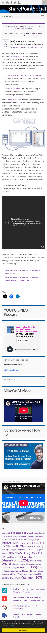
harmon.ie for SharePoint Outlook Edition (23, 75)
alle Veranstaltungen (13, 370)
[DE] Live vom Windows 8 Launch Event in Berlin (23, 33)
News (28, 47)
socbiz (28, 567)
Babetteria (20, 532)
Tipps (5, 574)
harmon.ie (22, 539)
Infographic (34, 540)
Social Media (38, 571)
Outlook (21, 557)
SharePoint (15, 560)
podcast (32, 557)
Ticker (40, 47)
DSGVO (16, 536)
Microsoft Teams (33, 546)
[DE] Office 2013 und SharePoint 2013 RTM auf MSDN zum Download (24, 27)
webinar (35, 574)
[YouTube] (7, 2)
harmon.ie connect (18, 56)
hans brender (8, 540)
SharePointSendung (10, 568)
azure (6, 533)
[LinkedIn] (3, 2)
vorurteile (25, 574)
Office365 (19, 553)
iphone (28, 543)
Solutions (34, 47)
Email (31, 536)
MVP (25, 549)
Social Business (11, 571)
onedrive (12, 557)
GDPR (39, 536)
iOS (19, 543)
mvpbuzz (35, 550)
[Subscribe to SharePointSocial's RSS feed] (19, 2)
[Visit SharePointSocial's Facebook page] (11, 2)
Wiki (7, 577)
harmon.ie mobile (12, 88)
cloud (32, 533)
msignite (16, 550)
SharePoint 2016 (19, 564)
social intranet (25, 571)
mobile (6, 550)
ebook (24, 536)
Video (15, 574)
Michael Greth (18, 47)
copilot (8, 536)
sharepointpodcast (33, 564)
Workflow (17, 578)
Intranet (9, 542)
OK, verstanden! (23, 630)
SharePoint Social (9, 16)
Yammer (32, 577)
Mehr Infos (12, 626)
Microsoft (15, 546)
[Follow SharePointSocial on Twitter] (15, 2)
